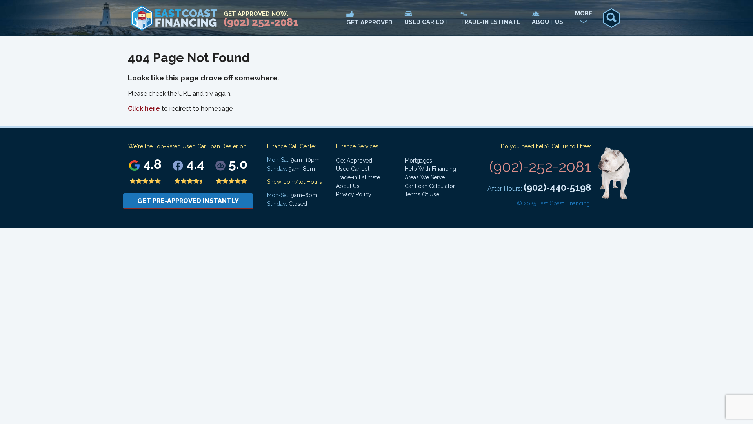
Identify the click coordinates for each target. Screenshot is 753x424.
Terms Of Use (422, 194)
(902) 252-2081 (261, 22)
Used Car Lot (352, 169)
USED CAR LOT (426, 22)
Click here (144, 108)
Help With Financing (430, 169)
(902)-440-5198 (557, 187)
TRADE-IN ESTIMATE (490, 22)
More (583, 13)
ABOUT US (547, 22)
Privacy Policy (353, 194)
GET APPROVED (369, 22)
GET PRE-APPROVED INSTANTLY (188, 201)
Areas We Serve (425, 177)
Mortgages (418, 160)
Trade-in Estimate (358, 177)
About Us (348, 186)
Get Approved (354, 160)
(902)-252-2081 (540, 166)
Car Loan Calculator (430, 186)
